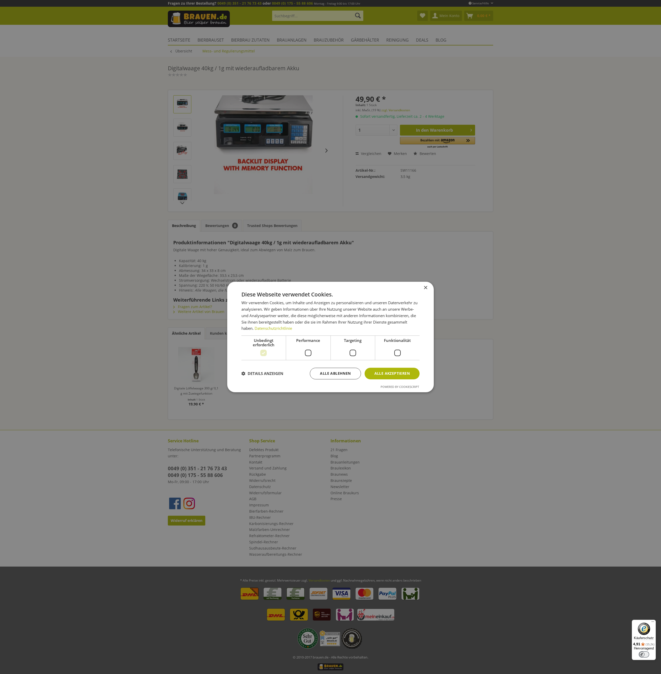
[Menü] (653, 623)
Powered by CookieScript (400, 387)
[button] (262, 374)
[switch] (644, 654)
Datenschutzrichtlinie (273, 328)
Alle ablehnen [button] (335, 373)
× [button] (425, 288)
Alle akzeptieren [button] (392, 373)
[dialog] (330, 337)
